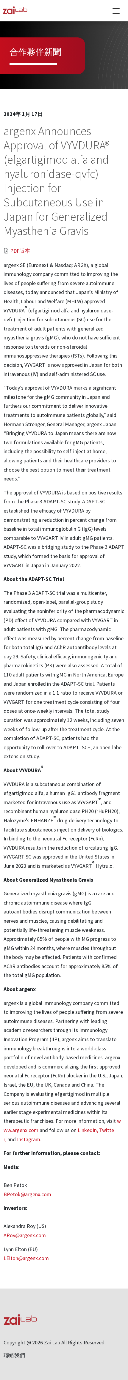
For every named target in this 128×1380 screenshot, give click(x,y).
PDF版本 (20, 250)
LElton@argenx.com (26, 1258)
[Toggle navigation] (116, 11)
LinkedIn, (88, 1130)
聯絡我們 (14, 1355)
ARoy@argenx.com (25, 1235)
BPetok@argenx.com (27, 1194)
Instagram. (29, 1139)
